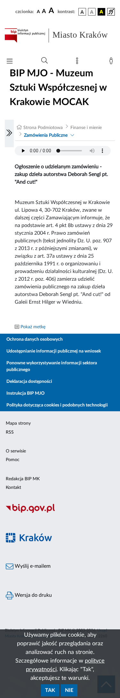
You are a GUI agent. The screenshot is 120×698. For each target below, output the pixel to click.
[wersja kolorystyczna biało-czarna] (92, 12)
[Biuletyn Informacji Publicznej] (60, 511)
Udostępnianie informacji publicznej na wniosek (53, 351)
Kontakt (13, 487)
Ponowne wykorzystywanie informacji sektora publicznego (51, 366)
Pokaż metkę (32, 327)
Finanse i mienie (86, 127)
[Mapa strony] (78, 62)
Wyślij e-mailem (32, 566)
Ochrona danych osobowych (34, 339)
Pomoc (13, 460)
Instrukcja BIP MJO (25, 393)
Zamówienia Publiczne (46, 135)
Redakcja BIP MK (23, 479)
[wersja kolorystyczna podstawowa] (82, 12)
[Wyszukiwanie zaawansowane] (44, 60)
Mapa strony (18, 423)
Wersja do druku (32, 595)
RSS (10, 432)
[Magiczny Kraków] (60, 541)
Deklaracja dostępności (29, 381)
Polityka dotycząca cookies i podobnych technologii (57, 405)
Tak (50, 690)
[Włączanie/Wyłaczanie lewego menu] (9, 133)
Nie (69, 690)
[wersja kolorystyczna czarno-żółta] (101, 12)
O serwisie (16, 451)
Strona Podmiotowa (43, 127)
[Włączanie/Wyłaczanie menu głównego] (9, 61)
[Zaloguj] (112, 62)
